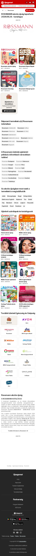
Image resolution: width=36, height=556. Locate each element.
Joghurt (22, 203)
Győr (19, 168)
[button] (30, 2)
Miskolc (7, 168)
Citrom (16, 203)
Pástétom (18, 206)
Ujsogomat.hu (22, 541)
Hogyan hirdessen (18, 504)
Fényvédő (30, 203)
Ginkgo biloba (27, 196)
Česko (12, 536)
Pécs (19, 165)
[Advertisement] (18, 32)
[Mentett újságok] (26, 2)
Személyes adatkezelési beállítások (18, 545)
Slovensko (23, 536)
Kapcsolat (18, 482)
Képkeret (19, 199)
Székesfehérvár (10, 175)
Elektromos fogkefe (8, 199)
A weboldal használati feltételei (18, 549)
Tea (25, 199)
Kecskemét (24, 171)
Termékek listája (18, 492)
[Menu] (33, 2)
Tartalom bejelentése (18, 486)
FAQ (18, 479)
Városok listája (18, 489)
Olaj (3, 203)
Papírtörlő (5, 206)
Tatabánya (8, 181)
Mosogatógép (11, 196)
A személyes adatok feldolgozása (18, 552)
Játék (3, 196)
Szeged (7, 165)
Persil (11, 206)
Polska (17, 536)
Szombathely (9, 178)
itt (25, 420)
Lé (24, 206)
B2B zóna (18, 507)
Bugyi (19, 196)
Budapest (8, 161)
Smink (30, 199)
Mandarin (9, 203)
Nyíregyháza (9, 171)
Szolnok (24, 178)
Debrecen (22, 161)
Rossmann (9, 128)
